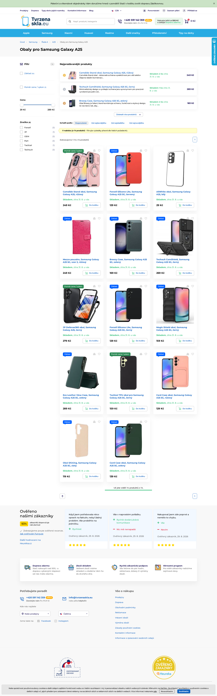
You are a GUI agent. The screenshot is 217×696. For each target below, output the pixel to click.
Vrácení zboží (121, 617)
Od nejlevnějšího (98, 123)
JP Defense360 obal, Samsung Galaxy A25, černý (79, 328)
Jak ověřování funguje (31, 533)
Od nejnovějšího (136, 123)
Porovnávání (153, 10)
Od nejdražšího (117, 123)
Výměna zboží (122, 622)
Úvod (22, 42)
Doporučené (81, 123)
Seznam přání (173, 10)
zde (155, 691)
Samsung (33, 42)
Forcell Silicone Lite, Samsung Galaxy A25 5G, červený (126, 193)
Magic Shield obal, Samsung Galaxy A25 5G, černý (171, 328)
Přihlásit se (192, 10)
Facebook (46, 621)
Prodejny (24, 10)
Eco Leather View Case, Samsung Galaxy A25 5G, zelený (81, 396)
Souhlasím (184, 691)
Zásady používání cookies (127, 628)
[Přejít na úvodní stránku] (36, 21)
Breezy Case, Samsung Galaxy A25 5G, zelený (103, 100)
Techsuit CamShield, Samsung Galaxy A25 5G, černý (107, 86)
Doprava (35, 10)
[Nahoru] (62, 496)
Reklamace (120, 612)
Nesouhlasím (167, 691)
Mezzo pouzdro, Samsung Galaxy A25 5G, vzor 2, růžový (81, 260)
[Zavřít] (214, 3)
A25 (54, 42)
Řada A (45, 42)
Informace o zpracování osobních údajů (134, 638)
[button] (128, 114)
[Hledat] (70, 21)
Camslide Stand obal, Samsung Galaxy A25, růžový (106, 72)
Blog (91, 10)
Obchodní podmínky (125, 607)
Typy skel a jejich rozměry (53, 10)
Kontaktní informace (77, 10)
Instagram (63, 621)
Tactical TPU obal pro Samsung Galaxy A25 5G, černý (127, 396)
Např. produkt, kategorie (85, 21)
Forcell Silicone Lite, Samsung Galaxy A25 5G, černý (126, 328)
